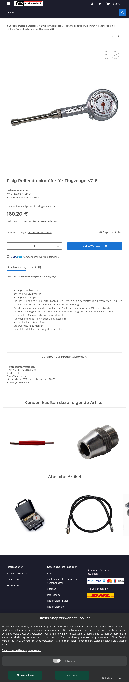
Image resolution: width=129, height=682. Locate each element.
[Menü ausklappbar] (8, 2)
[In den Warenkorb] (9, 47)
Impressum (53, 594)
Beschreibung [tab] (16, 267)
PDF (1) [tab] (36, 267)
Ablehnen (72, 675)
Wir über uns (14, 585)
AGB (49, 573)
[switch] (57, 661)
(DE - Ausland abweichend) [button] (39, 232)
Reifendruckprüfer (29, 197)
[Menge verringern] (10, 246)
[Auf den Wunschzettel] (115, 55)
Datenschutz (14, 579)
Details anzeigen (111, 678)
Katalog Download (17, 573)
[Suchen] (122, 12)
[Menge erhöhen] (58, 246)
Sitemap (51, 588)
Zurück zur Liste (17, 25)
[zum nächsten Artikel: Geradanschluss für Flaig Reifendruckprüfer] (118, 35)
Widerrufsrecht (55, 606)
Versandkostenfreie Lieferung (40, 221)
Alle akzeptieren (25, 675)
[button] (92, 3)
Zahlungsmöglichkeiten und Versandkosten (62, 581)
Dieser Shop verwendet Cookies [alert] (64, 618)
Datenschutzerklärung (14, 650)
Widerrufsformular (57, 600)
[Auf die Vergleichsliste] (106, 55)
